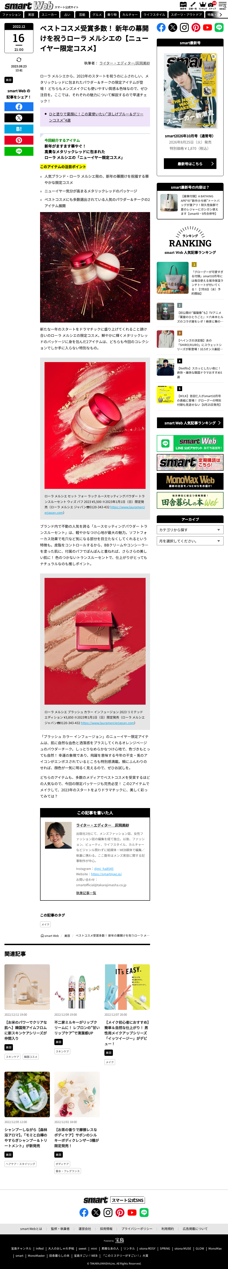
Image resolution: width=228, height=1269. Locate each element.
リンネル (129, 1248)
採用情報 (106, 1228)
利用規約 (167, 1228)
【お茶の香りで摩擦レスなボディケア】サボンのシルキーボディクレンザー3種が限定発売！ (76, 1137)
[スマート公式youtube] (207, 28)
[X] (18, 117)
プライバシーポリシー (137, 1228)
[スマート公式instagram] (184, 28)
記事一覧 (192, 5)
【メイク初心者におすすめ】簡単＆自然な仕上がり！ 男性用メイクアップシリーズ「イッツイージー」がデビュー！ (126, 1032)
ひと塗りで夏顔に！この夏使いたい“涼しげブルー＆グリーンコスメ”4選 (96, 117)
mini (94, 1248)
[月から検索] (190, 540)
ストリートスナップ (212, 5)
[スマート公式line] (219, 28)
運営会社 (85, 1228)
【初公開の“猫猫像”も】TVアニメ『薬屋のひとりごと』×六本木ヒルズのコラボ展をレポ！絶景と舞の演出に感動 (200, 317)
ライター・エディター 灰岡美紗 (102, 825)
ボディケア (62, 1164)
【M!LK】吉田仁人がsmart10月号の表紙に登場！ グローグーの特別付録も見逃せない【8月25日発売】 (199, 400)
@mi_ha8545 (104, 868)
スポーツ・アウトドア (186, 14)
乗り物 (112, 14)
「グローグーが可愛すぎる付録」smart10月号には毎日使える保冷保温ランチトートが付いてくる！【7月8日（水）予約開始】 (207, 283)
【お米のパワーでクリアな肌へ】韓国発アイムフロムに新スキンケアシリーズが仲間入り (25, 1030)
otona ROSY (147, 1248)
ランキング (202, 5)
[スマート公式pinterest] (195, 28)
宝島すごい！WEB (86, 1256)
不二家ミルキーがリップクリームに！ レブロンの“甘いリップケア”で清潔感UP (77, 1027)
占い (67, 14)
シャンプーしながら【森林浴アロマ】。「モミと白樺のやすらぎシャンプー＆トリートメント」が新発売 (25, 1137)
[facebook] (18, 106)
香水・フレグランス (68, 1171)
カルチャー (130, 14)
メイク (45, 924)
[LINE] (18, 151)
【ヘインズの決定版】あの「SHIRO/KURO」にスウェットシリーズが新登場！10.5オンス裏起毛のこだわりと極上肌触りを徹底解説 (200, 344)
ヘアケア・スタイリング (20, 1164)
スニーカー (49, 14)
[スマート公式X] (172, 28)
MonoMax (215, 1248)
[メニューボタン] (222, 5)
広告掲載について (195, 1228)
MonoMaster (36, 1256)
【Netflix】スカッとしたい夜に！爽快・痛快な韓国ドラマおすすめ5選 (199, 372)
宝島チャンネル (21, 1248)
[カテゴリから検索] (190, 529)
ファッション (11, 14)
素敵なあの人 (110, 1248)
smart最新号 (182, 5)
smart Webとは (31, 1228)
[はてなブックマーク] (18, 129)
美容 (31, 14)
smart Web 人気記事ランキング (190, 422)
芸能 (82, 14)
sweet (82, 1248)
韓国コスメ (30, 1057)
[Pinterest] (18, 140)
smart (19, 1256)
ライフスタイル (154, 14)
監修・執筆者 (60, 1228)
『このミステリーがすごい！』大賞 (125, 1256)
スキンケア (12, 1057)
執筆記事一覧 (86, 892)
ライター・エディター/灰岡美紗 (124, 63)
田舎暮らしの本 (59, 1256)
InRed (40, 1248)
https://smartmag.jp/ (106, 874)
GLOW (200, 1248)
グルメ (97, 14)
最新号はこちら (190, 163)
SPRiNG (165, 1248)
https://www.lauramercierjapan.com (107, 723)
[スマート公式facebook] (161, 28)
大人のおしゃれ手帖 (61, 1248)
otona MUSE (183, 1248)
